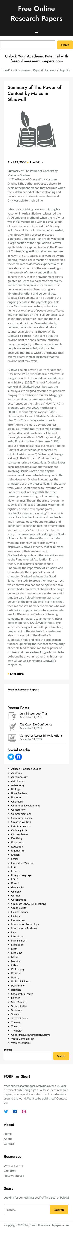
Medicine (16, 952)
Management (18, 940)
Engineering (18, 850)
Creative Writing (21, 821)
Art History (18, 781)
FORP (14, 879)
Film (13, 866)
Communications (21, 813)
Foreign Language (21, 875)
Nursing (16, 961)
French (15, 883)
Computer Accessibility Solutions (41, 735)
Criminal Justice (20, 826)
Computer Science (22, 817)
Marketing (17, 944)
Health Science (19, 911)
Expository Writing (22, 862)
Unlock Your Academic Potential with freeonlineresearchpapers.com (36, 58)
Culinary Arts (19, 830)
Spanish (15, 1014)
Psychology (18, 985)
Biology (15, 789)
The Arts (16, 1022)
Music (14, 956)
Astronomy (17, 785)
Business (16, 797)
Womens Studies (21, 1042)
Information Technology (25, 924)
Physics (15, 973)
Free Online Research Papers (36, 13)
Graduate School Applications (28, 903)
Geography (17, 887)
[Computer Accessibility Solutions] (12, 738)
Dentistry (16, 838)
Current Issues (19, 834)
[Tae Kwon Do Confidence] (12, 727)
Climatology (18, 809)
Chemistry (17, 801)
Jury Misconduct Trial (34, 713)
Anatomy (16, 772)
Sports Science (19, 1018)
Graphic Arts (18, 907)
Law (13, 932)
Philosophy (17, 969)
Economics (17, 842)
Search (65, 44)
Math (14, 948)
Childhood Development (25, 805)
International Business (24, 928)
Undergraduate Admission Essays (30, 1034)
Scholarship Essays (22, 993)
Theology (16, 1030)
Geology (16, 891)
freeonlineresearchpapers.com (49, 1225)
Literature (17, 673)
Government (18, 899)
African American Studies (26, 768)
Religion (16, 989)
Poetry (15, 977)
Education (17, 846)
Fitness (15, 871)
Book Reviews (19, 793)
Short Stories (18, 1001)
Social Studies (19, 1006)
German (16, 895)
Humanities (18, 920)
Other (14, 965)
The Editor (37, 162)
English (15, 854)
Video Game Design (22, 1038)
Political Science (20, 981)
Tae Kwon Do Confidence (36, 724)
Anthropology (19, 776)
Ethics (14, 858)
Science (15, 997)
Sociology (16, 1010)
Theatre (15, 1026)
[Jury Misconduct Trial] (12, 716)
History (15, 916)
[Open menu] (36, 32)
